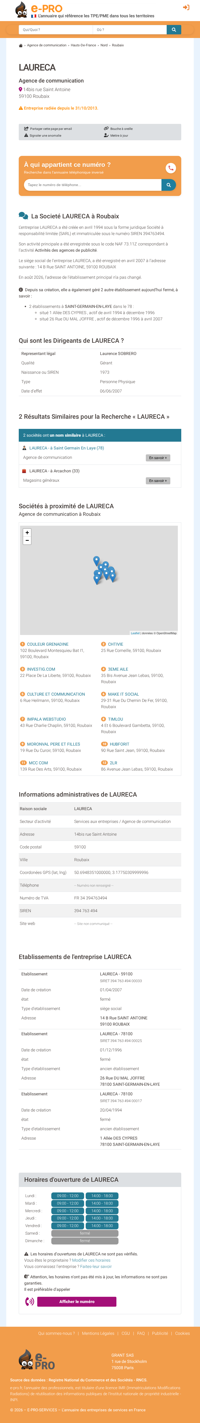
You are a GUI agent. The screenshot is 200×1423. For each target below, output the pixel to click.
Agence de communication (46, 45)
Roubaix (118, 45)
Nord (104, 45)
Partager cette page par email (50, 129)
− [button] (27, 540)
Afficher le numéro (77, 1301)
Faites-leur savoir (96, 1266)
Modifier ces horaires (91, 1260)
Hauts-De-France (83, 45)
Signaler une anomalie (44, 135)
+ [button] (27, 532)
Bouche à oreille (121, 129)
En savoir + (158, 458)
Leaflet (135, 633)
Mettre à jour (118, 135)
